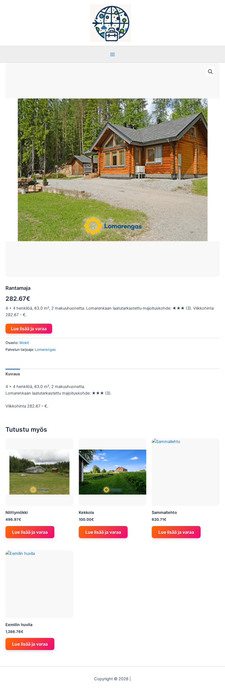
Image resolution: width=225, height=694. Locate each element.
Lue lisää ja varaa (29, 328)
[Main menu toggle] (112, 54)
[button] (210, 72)
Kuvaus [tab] (12, 373)
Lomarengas (45, 349)
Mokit (24, 342)
